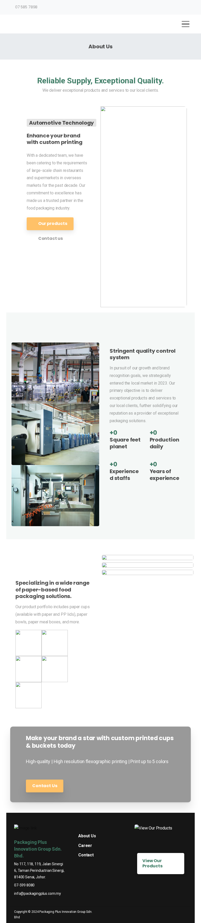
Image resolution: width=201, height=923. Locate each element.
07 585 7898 (26, 7)
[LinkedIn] (185, 7)
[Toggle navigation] (185, 24)
